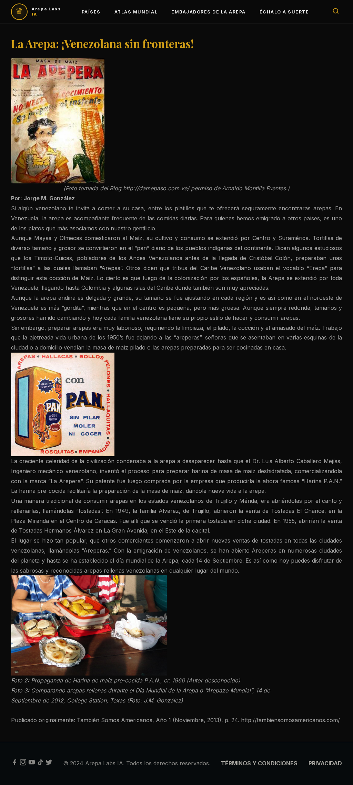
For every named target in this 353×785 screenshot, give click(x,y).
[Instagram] (23, 763)
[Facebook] (14, 763)
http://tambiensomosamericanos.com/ (290, 720)
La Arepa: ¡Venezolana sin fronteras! (102, 43)
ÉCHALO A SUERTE (284, 12)
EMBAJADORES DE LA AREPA (208, 12)
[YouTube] (31, 763)
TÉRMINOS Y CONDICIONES (259, 763)
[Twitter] (49, 763)
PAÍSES (91, 12)
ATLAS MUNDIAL (136, 12)
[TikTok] (40, 763)
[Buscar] (336, 11)
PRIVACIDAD (325, 763)
